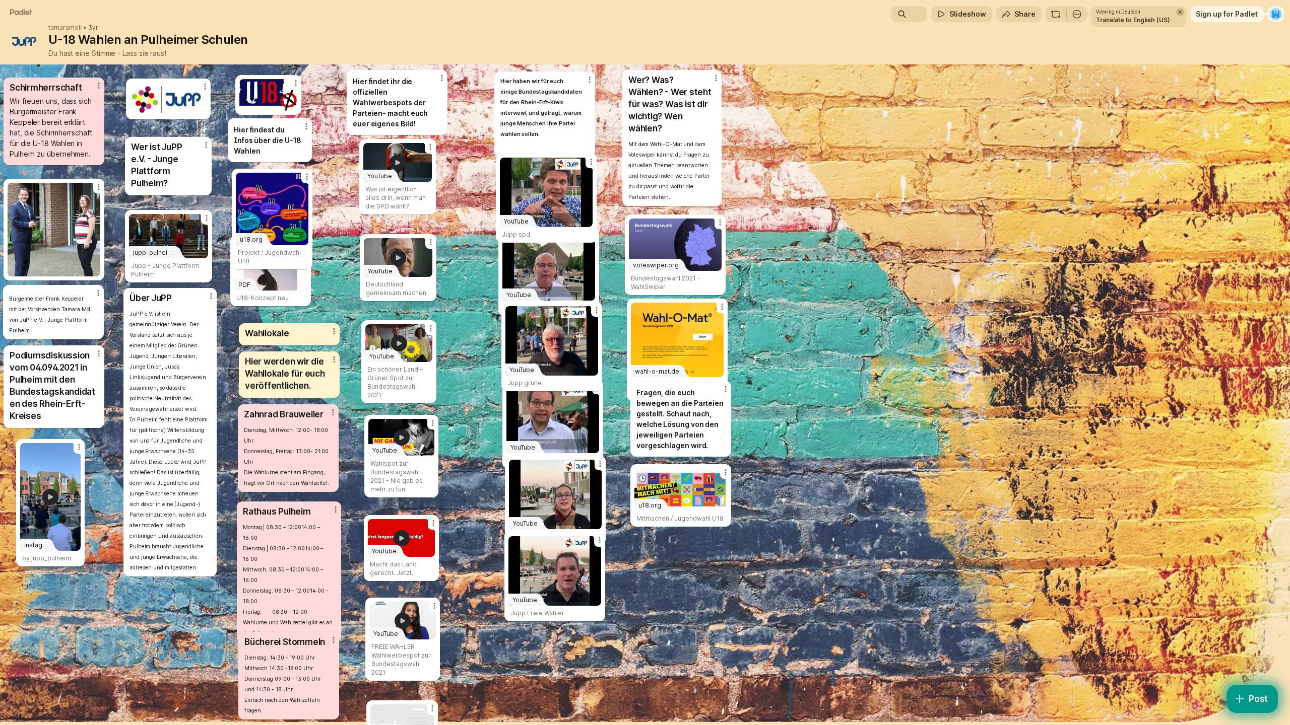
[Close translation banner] (1180, 12)
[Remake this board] (1056, 14)
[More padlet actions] (1077, 14)
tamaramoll (65, 27)
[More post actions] (333, 639)
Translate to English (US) (1133, 20)
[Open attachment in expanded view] (54, 229)
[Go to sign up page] (1276, 14)
